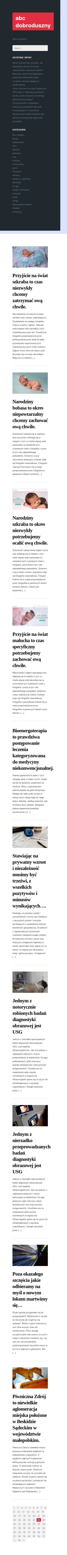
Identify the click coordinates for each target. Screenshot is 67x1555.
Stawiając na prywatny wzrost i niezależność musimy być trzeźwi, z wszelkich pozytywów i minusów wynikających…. (29, 881)
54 (29, 1536)
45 (19, 1532)
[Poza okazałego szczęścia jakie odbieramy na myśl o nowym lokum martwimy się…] (30, 1255)
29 (44, 1520)
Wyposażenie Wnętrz (22, 204)
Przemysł (16, 171)
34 (34, 1524)
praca (14, 167)
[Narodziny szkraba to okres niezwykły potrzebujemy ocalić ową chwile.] (30, 499)
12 (28, 1511)
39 (24, 1528)
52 (19, 1536)
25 (24, 1520)
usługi (15, 200)
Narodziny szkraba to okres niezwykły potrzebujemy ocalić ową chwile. (30, 530)
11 (23, 1511)
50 (44, 1532)
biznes (15, 138)
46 (24, 1532)
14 (38, 1511)
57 (44, 1536)
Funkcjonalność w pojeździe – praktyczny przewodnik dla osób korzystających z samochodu (26, 106)
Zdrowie (15, 207)
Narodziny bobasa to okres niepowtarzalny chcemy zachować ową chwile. (30, 414)
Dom (14, 145)
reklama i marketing (21, 178)
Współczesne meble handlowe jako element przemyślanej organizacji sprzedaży (28, 117)
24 (19, 1520)
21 (39, 1516)
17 (19, 1516)
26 (29, 1520)
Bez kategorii (18, 134)
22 (44, 1516)
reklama (16, 175)
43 (44, 1528)
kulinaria (16, 160)
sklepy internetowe (20, 189)
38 (19, 1528)
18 (24, 1516)
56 (39, 1536)
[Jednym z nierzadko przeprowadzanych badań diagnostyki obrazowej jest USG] (30, 1115)
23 (15, 1520)
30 (15, 1524)
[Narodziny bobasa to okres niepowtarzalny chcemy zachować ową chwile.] (30, 383)
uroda (14, 197)
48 (34, 1532)
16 (15, 1516)
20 (34, 1516)
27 (34, 1520)
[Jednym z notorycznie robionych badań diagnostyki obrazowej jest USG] (30, 982)
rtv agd (15, 186)
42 (39, 1528)
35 (39, 1524)
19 (29, 1516)
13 (33, 1511)
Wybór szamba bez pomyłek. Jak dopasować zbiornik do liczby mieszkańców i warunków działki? (27, 66)
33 (29, 1524)
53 (24, 1536)
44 (15, 1532)
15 (43, 1511)
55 (34, 1536)
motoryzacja (18, 164)
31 (19, 1524)
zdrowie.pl (17, 211)
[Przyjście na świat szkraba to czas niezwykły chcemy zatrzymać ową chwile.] (30, 257)
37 (15, 1528)
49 (39, 1532)
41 (34, 1528)
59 (19, 1540)
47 (29, 1532)
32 (24, 1524)
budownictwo (18, 142)
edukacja (16, 153)
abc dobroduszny (33, 21)
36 (44, 1524)
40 (29, 1528)
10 (18, 1511)
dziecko (15, 149)
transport (16, 193)
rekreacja (16, 182)
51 (15, 1536)
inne (14, 156)
